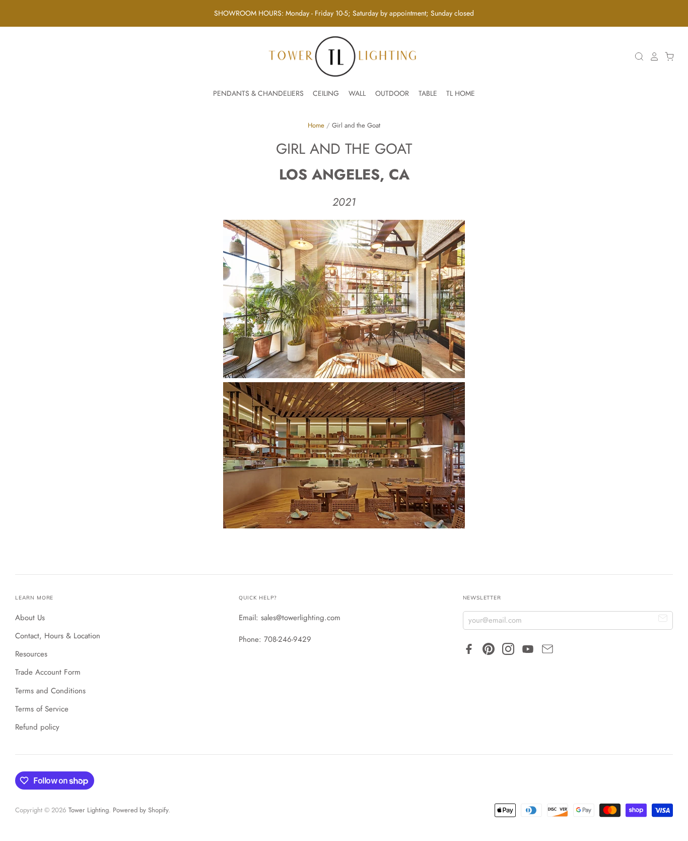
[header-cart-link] (666, 56)
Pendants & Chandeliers (258, 93)
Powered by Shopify (140, 810)
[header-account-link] (651, 56)
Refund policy (37, 727)
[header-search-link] (636, 56)
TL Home (460, 93)
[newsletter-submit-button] (663, 620)
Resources (31, 653)
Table (428, 93)
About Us (30, 617)
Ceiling (326, 93)
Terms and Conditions (50, 690)
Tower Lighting (88, 810)
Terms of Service (41, 708)
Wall (357, 93)
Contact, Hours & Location (57, 635)
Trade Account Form (48, 672)
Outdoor (392, 93)
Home (316, 125)
